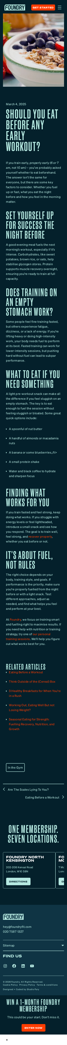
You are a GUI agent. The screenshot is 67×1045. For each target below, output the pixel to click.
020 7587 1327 (13, 931)
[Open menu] (60, 7)
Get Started (43, 7)
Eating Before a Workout (26, 672)
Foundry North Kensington (25, 858)
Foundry (15, 619)
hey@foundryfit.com (17, 927)
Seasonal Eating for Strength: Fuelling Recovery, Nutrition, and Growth (32, 724)
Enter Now (33, 1027)
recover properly (40, 536)
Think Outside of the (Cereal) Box (32, 681)
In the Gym (15, 767)
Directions (18, 881)
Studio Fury (33, 989)
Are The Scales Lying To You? (28, 789)
